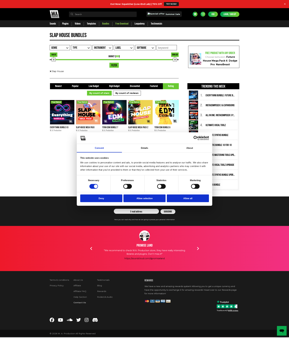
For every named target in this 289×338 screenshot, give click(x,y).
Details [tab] (144, 148)
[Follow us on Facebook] (52, 320)
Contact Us (79, 302)
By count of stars (99, 93)
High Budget (114, 86)
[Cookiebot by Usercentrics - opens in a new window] (196, 138)
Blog (99, 285)
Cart (195, 14)
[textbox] (103, 14)
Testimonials (103, 280)
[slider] (54, 59)
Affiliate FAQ (79, 291)
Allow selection (145, 198)
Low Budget (94, 86)
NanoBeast (223, 64)
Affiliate (77, 285)
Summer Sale (172, 14)
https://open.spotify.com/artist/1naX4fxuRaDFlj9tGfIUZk (144, 265)
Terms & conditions (59, 280)
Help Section (80, 297)
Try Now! (171, 4)
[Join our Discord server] (95, 320)
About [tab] (189, 148)
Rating (171, 86)
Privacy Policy (57, 285)
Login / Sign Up (230, 14)
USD (212, 14)
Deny (101, 198)
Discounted (135, 86)
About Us (78, 280)
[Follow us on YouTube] (60, 320)
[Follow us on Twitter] (78, 320)
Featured (154, 86)
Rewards (101, 291)
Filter (114, 65)
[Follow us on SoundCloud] (70, 320)
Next (197, 248)
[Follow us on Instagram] (87, 320)
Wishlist (202, 14)
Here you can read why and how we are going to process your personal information (144, 219)
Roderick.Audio (105, 297)
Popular (75, 86)
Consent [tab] (99, 148)
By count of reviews (126, 93)
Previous (91, 248)
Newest (58, 86)
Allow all (187, 198)
